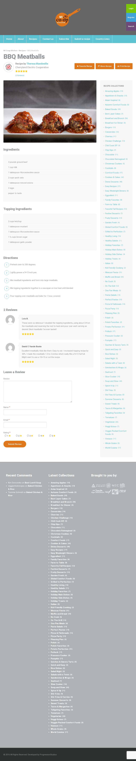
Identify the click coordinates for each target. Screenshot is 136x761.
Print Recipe (124, 66)
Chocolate (111, 154)
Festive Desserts (114, 213)
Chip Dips (110, 150)
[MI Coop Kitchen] (68, 17)
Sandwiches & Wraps (115, 367)
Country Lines (103, 39)
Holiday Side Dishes (115, 254)
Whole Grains (112, 443)
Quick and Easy (113, 349)
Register (131, 17)
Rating (6, 432)
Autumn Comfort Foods (117, 105)
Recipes (33, 39)
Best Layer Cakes (114, 114)
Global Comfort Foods (116, 227)
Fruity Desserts (113, 218)
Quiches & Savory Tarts (116, 345)
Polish (109, 318)
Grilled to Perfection (115, 231)
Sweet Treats (112, 404)
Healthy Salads (113, 240)
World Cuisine (113, 448)
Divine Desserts (113, 182)
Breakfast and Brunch (116, 118)
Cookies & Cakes (114, 177)
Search (131, 26)
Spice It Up (111, 385)
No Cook (110, 281)
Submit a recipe (82, 39)
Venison (110, 439)
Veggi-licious (112, 426)
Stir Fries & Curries (114, 395)
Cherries (110, 136)
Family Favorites (113, 200)
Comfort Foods (114, 173)
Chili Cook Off (112, 145)
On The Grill (112, 286)
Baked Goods (113, 109)
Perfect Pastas (113, 299)
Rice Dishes (111, 354)
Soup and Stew (113, 381)
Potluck (110, 331)
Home (9, 39)
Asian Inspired (112, 100)
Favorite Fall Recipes (116, 209)
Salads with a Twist (115, 363)
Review (6, 379)
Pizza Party (112, 308)
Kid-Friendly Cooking (115, 268)
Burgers (110, 127)
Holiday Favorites (114, 245)
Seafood (110, 372)
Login (131, 8)
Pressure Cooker (114, 336)
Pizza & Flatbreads (115, 304)
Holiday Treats (112, 259)
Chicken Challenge (115, 141)
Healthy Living (113, 236)
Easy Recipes (112, 186)
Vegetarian (111, 422)
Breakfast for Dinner (115, 123)
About (21, 39)
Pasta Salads (112, 295)
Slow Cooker (112, 376)
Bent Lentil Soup (33, 483)
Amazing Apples (114, 91)
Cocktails (110, 168)
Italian (109, 263)
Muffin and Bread (114, 277)
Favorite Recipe (85, 66)
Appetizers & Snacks (116, 95)
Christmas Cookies (115, 163)
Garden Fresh (112, 222)
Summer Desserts (114, 399)
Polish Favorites (113, 322)
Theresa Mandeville (37, 63)
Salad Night (111, 358)
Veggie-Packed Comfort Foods (67, 722)
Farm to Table (112, 204)
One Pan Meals (113, 290)
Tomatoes (111, 417)
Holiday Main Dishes (115, 250)
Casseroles (112, 132)
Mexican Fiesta (113, 272)
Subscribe (64, 39)
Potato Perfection (115, 327)
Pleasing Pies (112, 313)
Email (5, 420)
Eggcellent (111, 195)
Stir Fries (110, 390)
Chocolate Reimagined (116, 159)
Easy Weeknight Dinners (117, 191)
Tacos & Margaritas (115, 408)
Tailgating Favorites (115, 413)
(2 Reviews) (19, 75)
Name (6, 407)
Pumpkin (110, 340)
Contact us (48, 39)
